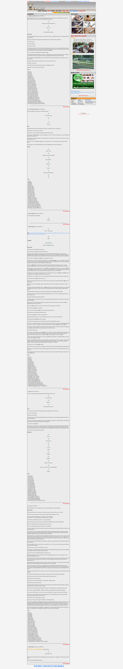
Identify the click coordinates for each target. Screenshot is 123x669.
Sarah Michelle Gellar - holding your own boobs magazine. (38, 641)
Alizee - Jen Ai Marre (31, 624)
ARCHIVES (58, 11)
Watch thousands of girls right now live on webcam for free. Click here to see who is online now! (83, 92)
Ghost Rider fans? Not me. (32, 87)
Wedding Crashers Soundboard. (33, 636)
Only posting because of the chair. (33, 377)
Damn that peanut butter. (32, 493)
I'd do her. (29, 612)
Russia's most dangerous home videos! (34, 639)
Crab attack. (30, 73)
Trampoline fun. (30, 618)
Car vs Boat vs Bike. (31, 194)
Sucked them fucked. (31, 195)
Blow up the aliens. (31, 191)
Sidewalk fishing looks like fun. (33, 201)
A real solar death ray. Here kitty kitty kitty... (35, 640)
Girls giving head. (31, 363)
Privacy (81, 114)
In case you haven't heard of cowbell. (34, 100)
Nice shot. (29, 71)
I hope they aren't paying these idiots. (34, 381)
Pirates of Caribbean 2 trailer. (33, 92)
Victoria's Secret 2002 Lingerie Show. (34, 499)
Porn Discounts (55, 1)
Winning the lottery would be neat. (34, 98)
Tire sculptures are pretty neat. (33, 96)
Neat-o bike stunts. (31, 482)
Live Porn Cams (74, 1)
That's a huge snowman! (32, 372)
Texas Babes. (30, 615)
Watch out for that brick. (32, 86)
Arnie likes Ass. (30, 477)
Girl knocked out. (31, 362)
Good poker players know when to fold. (34, 638)
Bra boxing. (30, 613)
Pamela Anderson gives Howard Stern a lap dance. (36, 500)
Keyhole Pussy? (30, 361)
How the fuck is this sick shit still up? (34, 204)
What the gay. (30, 75)
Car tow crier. (30, 74)
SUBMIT (52, 11)
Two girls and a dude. (31, 487)
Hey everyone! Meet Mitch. (32, 374)
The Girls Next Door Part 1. (32, 89)
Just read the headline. (31, 81)
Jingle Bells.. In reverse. (32, 490)
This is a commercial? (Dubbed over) (34, 380)
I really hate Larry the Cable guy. (33, 378)
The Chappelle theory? (32, 486)
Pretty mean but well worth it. (33, 375)
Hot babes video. (31, 186)
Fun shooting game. (31, 483)
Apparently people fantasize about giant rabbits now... (37, 384)
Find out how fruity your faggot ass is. (34, 206)
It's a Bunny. (30, 360)
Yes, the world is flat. (31, 80)
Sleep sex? (30, 358)
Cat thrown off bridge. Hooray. (33, 91)
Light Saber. (30, 359)
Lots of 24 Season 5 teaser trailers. (34, 203)
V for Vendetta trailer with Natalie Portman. (35, 383)
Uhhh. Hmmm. (30, 185)
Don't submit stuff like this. (32, 630)
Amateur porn (80, 103)
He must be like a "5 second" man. (34, 497)
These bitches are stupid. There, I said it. (34, 207)
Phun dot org (88, 99)
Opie (45, 15)
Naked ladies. (30, 616)
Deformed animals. (31, 480)
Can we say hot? (31, 479)
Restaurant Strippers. (31, 625)
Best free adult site (89, 100)
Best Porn (73, 99)
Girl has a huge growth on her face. (34, 637)
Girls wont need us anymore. (33, 632)
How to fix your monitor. (32, 85)
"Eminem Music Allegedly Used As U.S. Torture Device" (37, 385)
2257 (88, 114)
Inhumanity (74, 103)
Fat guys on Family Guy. (32, 371)
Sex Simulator (48, 1)
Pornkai (68, 1)
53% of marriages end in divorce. (33, 496)
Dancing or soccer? (31, 190)
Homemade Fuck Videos (90, 102)
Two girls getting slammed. (32, 198)
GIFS (48, 11)
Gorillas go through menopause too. (34, 379)
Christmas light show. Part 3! (33, 633)
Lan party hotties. (31, 481)
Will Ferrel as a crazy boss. (32, 199)
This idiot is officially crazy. (32, 88)
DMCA (86, 114)
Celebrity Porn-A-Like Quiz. (33, 629)
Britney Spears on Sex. (32, 82)
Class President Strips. (32, 626)
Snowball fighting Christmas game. (34, 498)
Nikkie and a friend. (31, 193)
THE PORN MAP (73, 11)
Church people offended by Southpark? (34, 101)
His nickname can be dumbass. (33, 93)
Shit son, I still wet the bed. (32, 90)
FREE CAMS (65, 11)
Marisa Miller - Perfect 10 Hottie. (33, 376)
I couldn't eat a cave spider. (32, 200)
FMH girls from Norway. (32, 367)
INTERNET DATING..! (32, 366)
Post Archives (66, 106)
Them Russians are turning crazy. (33, 99)
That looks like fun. (31, 187)
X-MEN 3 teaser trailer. (32, 368)
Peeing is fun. (30, 475)
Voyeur (79, 99)
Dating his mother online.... (32, 495)
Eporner (80, 1)
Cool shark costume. (31, 485)
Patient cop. (30, 72)
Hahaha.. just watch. (31, 623)
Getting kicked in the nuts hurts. (33, 202)
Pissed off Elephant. (31, 484)
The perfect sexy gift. (31, 488)
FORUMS (44, 11)
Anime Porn (82, 11)
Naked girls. (30, 183)
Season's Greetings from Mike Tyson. (34, 205)
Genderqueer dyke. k (31, 196)
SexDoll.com (74, 104)
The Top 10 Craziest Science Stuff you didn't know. (36, 103)
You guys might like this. (32, 84)
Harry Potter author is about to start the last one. (36, 102)
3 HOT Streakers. (31, 620)
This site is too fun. (31, 79)
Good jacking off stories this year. (33, 97)
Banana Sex (30, 184)
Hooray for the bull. (31, 621)
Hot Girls (80, 101)
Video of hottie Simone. (32, 83)
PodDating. (30, 182)
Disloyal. (29, 181)
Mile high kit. (30, 614)
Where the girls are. (31, 189)
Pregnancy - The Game (32, 197)
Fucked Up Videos (89, 103)
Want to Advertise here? (83, 95)
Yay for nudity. (30, 476)
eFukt (73, 100)
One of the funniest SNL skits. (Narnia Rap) (35, 382)
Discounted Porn (62, 1)
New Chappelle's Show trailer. (33, 634)
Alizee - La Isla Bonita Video (33, 631)
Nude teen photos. (31, 364)
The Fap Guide (81, 104)
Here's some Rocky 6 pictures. (33, 95)
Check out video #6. (31, 365)
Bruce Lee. (30, 357)
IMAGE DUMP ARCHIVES (83, 70)
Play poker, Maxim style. (32, 492)
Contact (78, 114)
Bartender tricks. (31, 76)
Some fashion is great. (31, 489)
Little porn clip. (30, 617)
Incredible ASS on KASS (32, 627)
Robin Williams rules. (31, 622)
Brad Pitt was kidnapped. (32, 491)
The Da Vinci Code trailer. (32, 628)
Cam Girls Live (86, 1)
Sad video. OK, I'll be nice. (32, 373)
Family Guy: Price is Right (32, 369)
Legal (83, 114)
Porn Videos (80, 100)
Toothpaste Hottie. (31, 188)
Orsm (73, 102)
